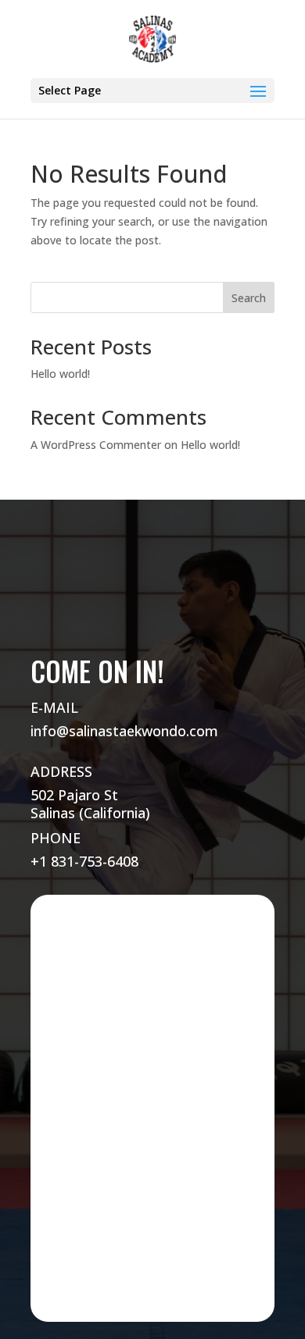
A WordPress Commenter (95, 444)
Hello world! (60, 373)
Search (248, 297)
